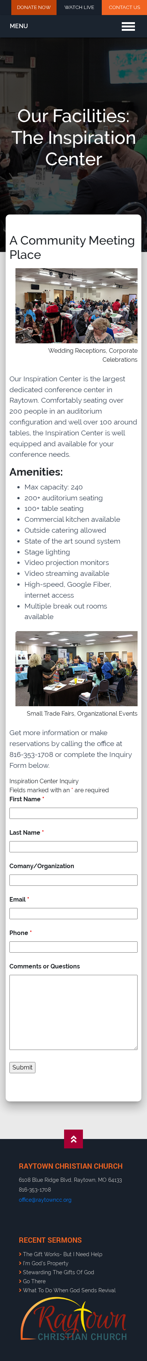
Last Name (26, 832)
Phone (20, 933)
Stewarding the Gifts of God (57, 1272)
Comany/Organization (41, 866)
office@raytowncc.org (45, 1199)
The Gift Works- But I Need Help (62, 1254)
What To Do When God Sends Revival (68, 1290)
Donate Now (34, 7)
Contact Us (124, 7)
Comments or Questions (44, 966)
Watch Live (79, 7)
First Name (26, 799)
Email (19, 899)
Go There (33, 1281)
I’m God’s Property (45, 1263)
